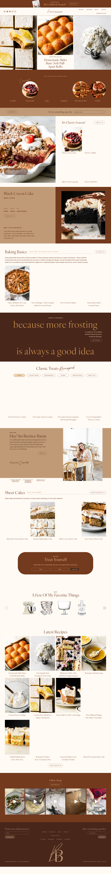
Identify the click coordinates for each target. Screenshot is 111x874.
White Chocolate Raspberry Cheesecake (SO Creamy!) (28, 481)
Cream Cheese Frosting (17, 715)
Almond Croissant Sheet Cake (17, 539)
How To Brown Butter (68, 303)
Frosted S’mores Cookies (17, 417)
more (41, 453)
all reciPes (11, 111)
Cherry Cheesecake (69, 153)
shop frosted (96, 340)
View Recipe (9, 216)
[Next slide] (108, 43)
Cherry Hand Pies (91, 182)
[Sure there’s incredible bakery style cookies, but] (55, 801)
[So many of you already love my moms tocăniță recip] (96, 801)
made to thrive (101, 861)
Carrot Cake (91, 375)
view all (98, 122)
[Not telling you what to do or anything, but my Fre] (35, 801)
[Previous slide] (3, 43)
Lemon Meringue (49, 375)
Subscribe (75, 569)
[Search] (103, 112)
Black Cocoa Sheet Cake (68, 539)
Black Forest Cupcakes (70, 182)
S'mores (19, 375)
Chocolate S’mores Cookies (43, 417)
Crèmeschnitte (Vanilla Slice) (40, 480)
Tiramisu (63, 375)
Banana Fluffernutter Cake (42, 539)
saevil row (93, 861)
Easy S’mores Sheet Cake (94, 539)
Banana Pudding (77, 375)
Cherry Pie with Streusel (12, 171)
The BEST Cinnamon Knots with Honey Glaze (15, 480)
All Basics (99, 251)
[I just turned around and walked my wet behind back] (15, 801)
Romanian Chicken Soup (94, 673)
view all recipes (54, 765)
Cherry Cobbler (90, 153)
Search (102, 837)
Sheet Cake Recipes (96, 492)
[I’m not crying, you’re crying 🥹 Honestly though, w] (76, 801)
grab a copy (73, 3)
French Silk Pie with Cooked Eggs (68, 715)
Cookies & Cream (34, 375)
